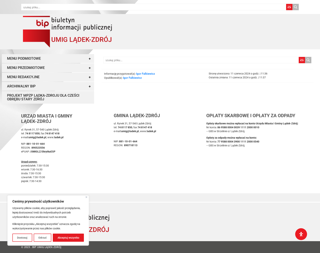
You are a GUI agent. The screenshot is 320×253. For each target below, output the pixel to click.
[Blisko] (86, 197)
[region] (48, 220)
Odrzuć (42, 237)
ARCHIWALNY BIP (49, 86)
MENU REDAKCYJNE (49, 77)
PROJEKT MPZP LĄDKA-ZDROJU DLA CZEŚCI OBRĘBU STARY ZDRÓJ (43, 97)
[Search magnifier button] (295, 7)
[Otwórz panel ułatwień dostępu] (301, 234)
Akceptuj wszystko (68, 237)
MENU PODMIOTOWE (49, 58)
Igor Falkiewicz (145, 73)
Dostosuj (22, 237)
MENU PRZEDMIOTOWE (49, 68)
